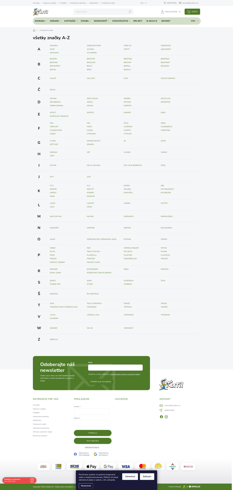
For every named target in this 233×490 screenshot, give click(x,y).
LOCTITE (164, 203)
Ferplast (54, 126)
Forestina (165, 130)
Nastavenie (86, 485)
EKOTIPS (90, 112)
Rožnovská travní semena (99, 273)
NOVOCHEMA (166, 228)
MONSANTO (128, 216)
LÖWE (89, 207)
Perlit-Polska (93, 251)
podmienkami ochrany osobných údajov (125, 374)
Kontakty (36, 3)
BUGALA (127, 69)
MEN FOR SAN (55, 216)
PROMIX (53, 258)
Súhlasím (147, 476)
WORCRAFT (128, 328)
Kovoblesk (166, 192)
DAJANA (53, 98)
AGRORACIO (166, 45)
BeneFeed (165, 59)
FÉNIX (163, 123)
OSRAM (164, 239)
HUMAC (164, 152)
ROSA (126, 269)
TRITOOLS (128, 307)
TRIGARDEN (91, 307)
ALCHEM (90, 49)
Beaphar (91, 59)
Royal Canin (55, 273)
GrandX (90, 144)
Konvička (128, 192)
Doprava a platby (49, 3)
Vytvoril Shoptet (175, 487)
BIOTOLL (127, 66)
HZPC (52, 156)
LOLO (52, 207)
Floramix (128, 126)
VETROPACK (129, 315)
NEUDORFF (54, 228)
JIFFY (52, 177)
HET (88, 152)
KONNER (90, 192)
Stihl (163, 280)
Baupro (53, 59)
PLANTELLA (91, 255)
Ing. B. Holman (93, 165)
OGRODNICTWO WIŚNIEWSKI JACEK (101, 239)
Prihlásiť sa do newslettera (101, 381)
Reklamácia (94, 3)
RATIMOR (53, 269)
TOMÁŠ (127, 303)
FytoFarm (91, 134)
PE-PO (52, 251)
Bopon (53, 69)
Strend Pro (55, 284)
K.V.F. (52, 185)
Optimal (127, 239)
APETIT (126, 49)
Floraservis (166, 126)
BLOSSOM (165, 66)
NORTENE (91, 228)
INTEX (163, 165)
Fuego (53, 134)
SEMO (89, 280)
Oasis (52, 239)
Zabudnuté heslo (92, 447)
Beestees (128, 59)
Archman (54, 53)
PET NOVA (128, 251)
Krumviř (91, 196)
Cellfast (91, 78)
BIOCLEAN (91, 62)
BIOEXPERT (165, 62)
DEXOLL (90, 102)
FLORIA (90, 130)
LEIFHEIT (90, 203)
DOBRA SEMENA (56, 105)
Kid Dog (127, 189)
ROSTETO (164, 269)
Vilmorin (54, 318)
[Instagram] (166, 416)
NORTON (127, 228)
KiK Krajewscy (167, 189)
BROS (89, 69)
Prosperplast (130, 258)
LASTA (52, 203)
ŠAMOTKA (54, 294)
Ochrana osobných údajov (42, 432)
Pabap (52, 248)
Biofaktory (55, 66)
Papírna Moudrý (131, 248)
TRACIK (164, 303)
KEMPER (53, 189)
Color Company (168, 78)
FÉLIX (126, 123)
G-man (53, 141)
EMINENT (127, 112)
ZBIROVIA (54, 339)
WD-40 (90, 328)
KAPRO (127, 185)
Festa (89, 126)
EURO (163, 112)
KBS (162, 185)
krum (52, 196)
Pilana (164, 251)
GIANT (163, 141)
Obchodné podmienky (41, 428)
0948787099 (169, 410)
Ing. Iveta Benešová (133, 165)
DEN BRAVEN (55, 102)
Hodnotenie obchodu (78, 3)
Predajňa (63, 3)
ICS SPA (53, 165)
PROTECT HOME (93, 262)
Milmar (90, 216)
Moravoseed (167, 216)
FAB (51, 123)
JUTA (89, 177)
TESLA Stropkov (94, 303)
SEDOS (53, 280)
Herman (53, 152)
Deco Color (92, 98)
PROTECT (164, 258)
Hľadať (130, 11)
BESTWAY (54, 62)
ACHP (52, 49)
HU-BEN (127, 152)
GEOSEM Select (93, 141)
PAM (89, 248)
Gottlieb (54, 144)
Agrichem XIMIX (94, 45)
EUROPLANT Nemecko (59, 116)
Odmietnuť (130, 476)
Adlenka (54, 45)
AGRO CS (127, 45)
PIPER (52, 255)
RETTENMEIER (92, 269)
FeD (88, 123)
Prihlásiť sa (92, 433)
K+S (88, 185)
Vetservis (165, 315)
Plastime (128, 255)
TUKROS (164, 307)
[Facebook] (161, 416)
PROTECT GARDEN (57, 262)
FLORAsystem (56, 130)
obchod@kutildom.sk (172, 405)
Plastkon (165, 255)
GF (125, 141)
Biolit (89, 66)
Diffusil (127, 102)
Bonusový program (40, 436)
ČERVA (52, 90)
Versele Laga (93, 315)
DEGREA (127, 98)
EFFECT (53, 112)
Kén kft (90, 189)
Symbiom (128, 284)
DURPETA (127, 105)
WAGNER (53, 328)
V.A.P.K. (53, 315)
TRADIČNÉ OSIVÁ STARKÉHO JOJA (64, 307)
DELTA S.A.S (165, 98)
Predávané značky (108, 3)
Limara (127, 203)
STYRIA (90, 284)
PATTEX (164, 248)
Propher (91, 258)
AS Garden (92, 53)
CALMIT (53, 78)
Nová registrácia (93, 441)
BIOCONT (127, 62)
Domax (90, 105)
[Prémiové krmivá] (188, 466)
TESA (52, 303)
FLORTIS (127, 130)
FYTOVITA (128, 134)
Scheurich (128, 280)
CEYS (126, 78)
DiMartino (165, 102)
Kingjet (53, 192)
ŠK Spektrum (93, 294)
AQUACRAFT (166, 49)
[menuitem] (40, 21)
